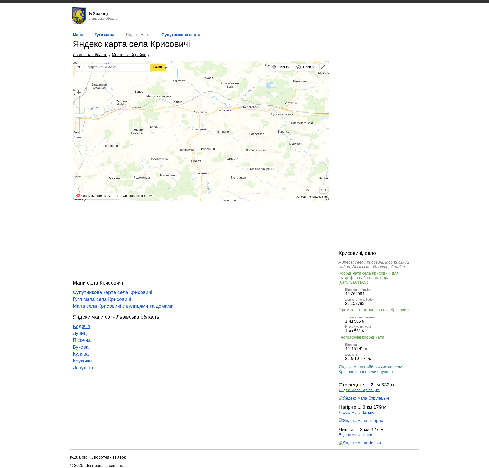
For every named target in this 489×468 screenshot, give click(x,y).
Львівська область (90, 55)
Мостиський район (129, 55)
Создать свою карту (137, 196)
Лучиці (80, 333)
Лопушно (83, 367)
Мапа (78, 35)
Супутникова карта (180, 35)
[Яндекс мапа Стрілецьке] (364, 398)
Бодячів (81, 326)
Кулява (81, 354)
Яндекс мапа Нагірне (356, 412)
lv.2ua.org (79, 457)
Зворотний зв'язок (108, 457)
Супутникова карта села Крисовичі (112, 292)
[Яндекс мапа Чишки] (360, 443)
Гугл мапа (104, 35)
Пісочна (82, 340)
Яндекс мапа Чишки (355, 435)
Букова (81, 347)
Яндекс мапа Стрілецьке (359, 390)
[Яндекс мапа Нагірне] (361, 420)
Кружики (82, 360)
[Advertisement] (201, 240)
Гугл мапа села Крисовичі (102, 299)
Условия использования (312, 196)
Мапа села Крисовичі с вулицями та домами (123, 306)
